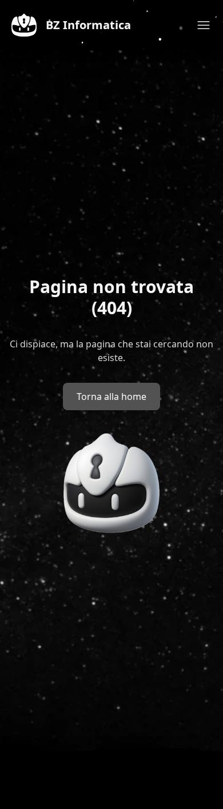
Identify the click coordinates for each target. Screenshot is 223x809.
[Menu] (204, 25)
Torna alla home (111, 396)
